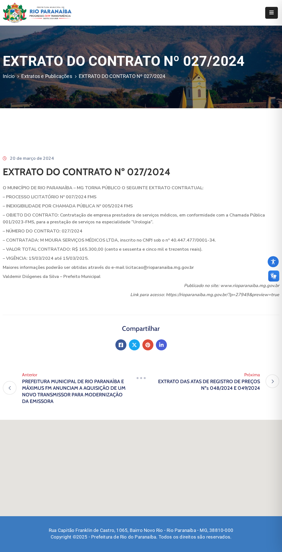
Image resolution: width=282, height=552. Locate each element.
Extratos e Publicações (46, 76)
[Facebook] (120, 344)
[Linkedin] (161, 344)
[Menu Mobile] (271, 13)
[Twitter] (134, 344)
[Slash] (141, 378)
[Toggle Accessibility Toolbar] (273, 262)
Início (9, 76)
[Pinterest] (147, 344)
